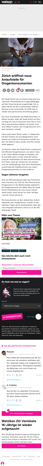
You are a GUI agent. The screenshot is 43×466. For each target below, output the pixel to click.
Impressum (31, 457)
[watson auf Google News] (37, 90)
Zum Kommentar (13, 380)
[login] (2, 463)
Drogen (12, 34)
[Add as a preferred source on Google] (30, 90)
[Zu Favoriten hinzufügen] (22, 90)
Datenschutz (15, 459)
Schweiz (4, 34)
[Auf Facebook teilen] (4, 90)
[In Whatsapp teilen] (8, 90)
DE (31, 2)
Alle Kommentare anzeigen (21, 413)
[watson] (7, 2)
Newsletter (7, 457)
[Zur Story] (21, 433)
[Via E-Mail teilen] (12, 90)
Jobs (24, 457)
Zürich (22, 251)
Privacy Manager (26, 459)
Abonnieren (21, 272)
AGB (38, 457)
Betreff (4, 301)
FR (36, 2)
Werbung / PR (17, 457)
